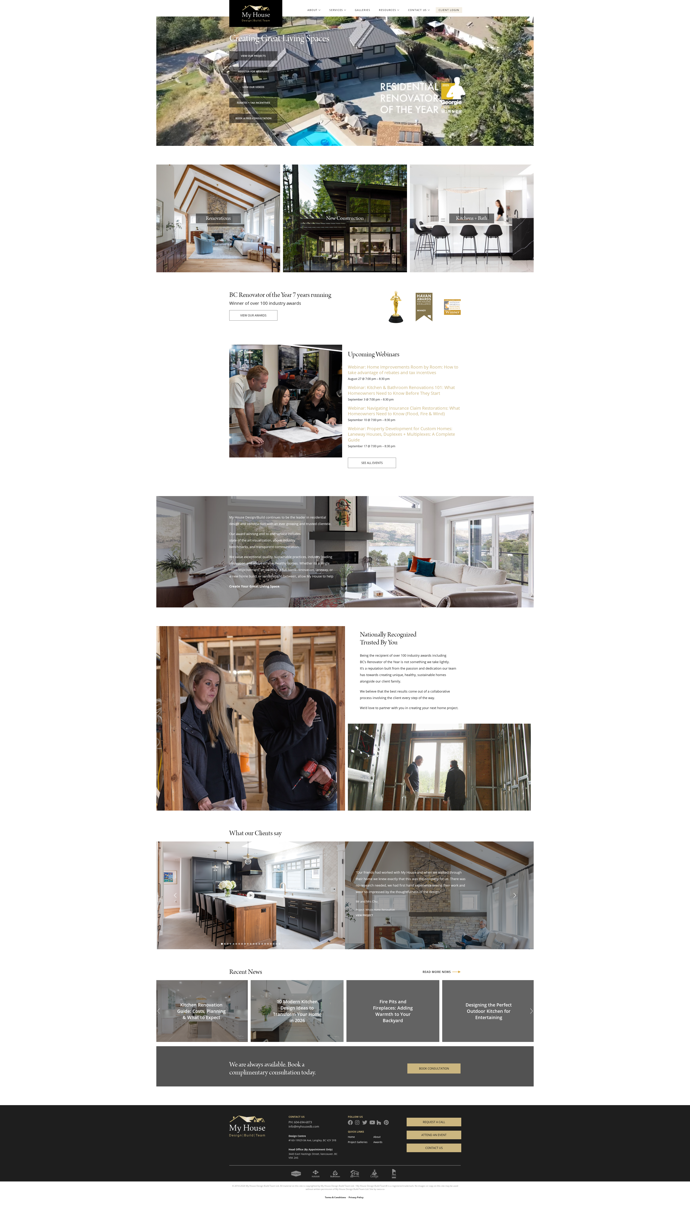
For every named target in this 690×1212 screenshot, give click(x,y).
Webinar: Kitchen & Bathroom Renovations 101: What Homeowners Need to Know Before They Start (401, 390)
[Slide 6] (236, 944)
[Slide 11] (251, 944)
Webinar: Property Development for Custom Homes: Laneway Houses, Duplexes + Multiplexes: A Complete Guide (401, 434)
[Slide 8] (242, 944)
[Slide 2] (225, 944)
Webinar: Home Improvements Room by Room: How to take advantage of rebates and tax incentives (403, 369)
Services (336, 10)
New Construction (345, 218)
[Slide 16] (265, 944)
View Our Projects (253, 55)
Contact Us (417, 10)
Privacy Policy (356, 1197)
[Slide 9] (245, 944)
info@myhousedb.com (304, 1126)
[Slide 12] (253, 944)
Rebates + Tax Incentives (253, 102)
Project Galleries (357, 1142)
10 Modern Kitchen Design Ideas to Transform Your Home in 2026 (297, 1010)
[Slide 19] (274, 944)
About (312, 10)
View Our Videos (253, 87)
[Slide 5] (233, 944)
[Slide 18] (271, 944)
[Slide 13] (256, 944)
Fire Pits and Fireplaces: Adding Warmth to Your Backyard (393, 1010)
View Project (364, 915)
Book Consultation (434, 1068)
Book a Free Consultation (253, 118)
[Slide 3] (228, 944)
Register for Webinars (253, 71)
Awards (377, 1142)
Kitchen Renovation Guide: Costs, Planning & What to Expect (201, 1011)
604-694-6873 (303, 1122)
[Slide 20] (276, 944)
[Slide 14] (259, 944)
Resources (387, 10)
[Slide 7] (239, 944)
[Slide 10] (248, 944)
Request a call (434, 1122)
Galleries (362, 10)
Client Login (449, 10)
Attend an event (434, 1135)
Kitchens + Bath (471, 218)
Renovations (218, 218)
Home (351, 1137)
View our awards (253, 315)
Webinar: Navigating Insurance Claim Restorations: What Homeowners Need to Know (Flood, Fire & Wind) (404, 411)
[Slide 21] (279, 944)
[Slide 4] (230, 944)
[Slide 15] (262, 944)
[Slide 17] (268, 944)
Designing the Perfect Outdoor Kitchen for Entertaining (489, 1011)
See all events (372, 463)
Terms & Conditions (335, 1197)
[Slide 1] (222, 944)
